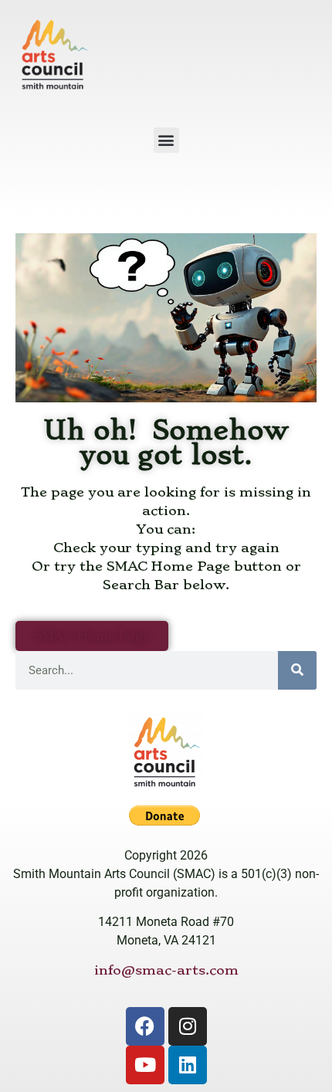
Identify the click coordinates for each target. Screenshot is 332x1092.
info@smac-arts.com (166, 970)
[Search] (297, 670)
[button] (166, 140)
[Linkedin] (187, 1065)
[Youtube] (145, 1065)
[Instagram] (187, 1026)
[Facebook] (145, 1026)
